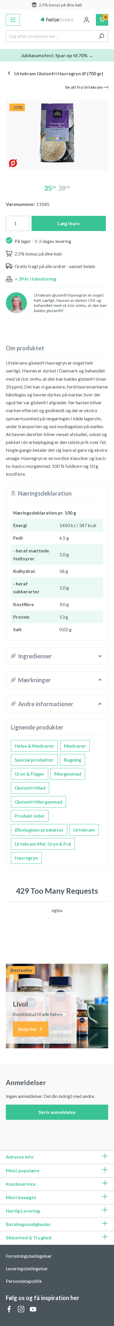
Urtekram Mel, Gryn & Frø (43, 843)
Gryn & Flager (29, 773)
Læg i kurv (69, 223)
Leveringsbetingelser (27, 1268)
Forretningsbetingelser (29, 1256)
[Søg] (101, 36)
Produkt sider (30, 815)
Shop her (28, 1029)
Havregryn (26, 857)
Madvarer (75, 745)
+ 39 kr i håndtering (35, 278)
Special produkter (34, 759)
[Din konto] (87, 20)
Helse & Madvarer (34, 745)
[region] (57, 133)
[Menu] (13, 20)
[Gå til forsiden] (57, 19)
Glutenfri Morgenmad (38, 801)
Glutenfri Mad (30, 787)
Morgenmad (67, 773)
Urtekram (84, 829)
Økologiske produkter (39, 829)
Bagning (72, 759)
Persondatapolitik (24, 1281)
